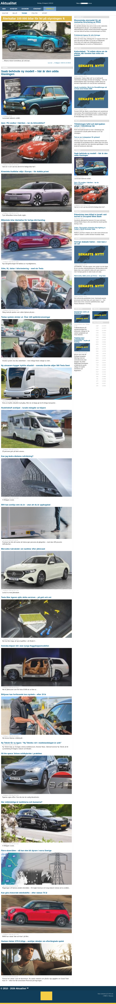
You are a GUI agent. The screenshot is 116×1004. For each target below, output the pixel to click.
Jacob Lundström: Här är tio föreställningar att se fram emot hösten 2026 (90, 88)
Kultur (5, 13)
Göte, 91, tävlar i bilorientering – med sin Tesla (22, 268)
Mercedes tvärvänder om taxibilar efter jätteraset (23, 549)
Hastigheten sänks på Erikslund (81, 312)
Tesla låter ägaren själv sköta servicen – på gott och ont (26, 597)
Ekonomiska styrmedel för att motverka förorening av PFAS (87, 21)
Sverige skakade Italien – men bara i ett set (90, 243)
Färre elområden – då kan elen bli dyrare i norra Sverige (26, 851)
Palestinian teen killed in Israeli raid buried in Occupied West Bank (90, 215)
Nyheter (13, 9)
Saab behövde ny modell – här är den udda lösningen (30, 73)
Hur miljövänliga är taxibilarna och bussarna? (21, 802)
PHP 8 (105, 996)
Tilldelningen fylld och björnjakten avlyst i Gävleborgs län (89, 125)
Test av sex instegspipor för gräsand (87, 137)
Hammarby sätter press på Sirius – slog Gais (90, 276)
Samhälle (50, 9)
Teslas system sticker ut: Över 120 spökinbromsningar (25, 317)
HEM (4, 9)
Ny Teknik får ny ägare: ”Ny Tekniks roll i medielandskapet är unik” (31, 743)
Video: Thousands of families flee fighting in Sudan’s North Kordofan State (89, 228)
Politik (34, 13)
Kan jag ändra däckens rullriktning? (17, 456)
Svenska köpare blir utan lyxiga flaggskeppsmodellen (25, 646)
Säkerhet (37, 9)
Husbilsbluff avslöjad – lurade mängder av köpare (23, 408)
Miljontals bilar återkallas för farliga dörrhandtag (23, 220)
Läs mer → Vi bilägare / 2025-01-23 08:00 (59, 63)
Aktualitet (21, 988)
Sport (44, 13)
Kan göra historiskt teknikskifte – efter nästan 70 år (24, 893)
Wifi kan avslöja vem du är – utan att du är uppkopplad (25, 505)
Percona (111, 996)
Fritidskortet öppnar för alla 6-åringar (87, 35)
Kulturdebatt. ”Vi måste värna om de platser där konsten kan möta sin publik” (90, 53)
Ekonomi (25, 9)
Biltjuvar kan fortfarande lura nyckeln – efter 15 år (23, 694)
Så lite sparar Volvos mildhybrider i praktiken (21, 753)
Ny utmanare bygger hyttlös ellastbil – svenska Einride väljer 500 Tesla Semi (35, 365)
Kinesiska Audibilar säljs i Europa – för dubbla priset (25, 171)
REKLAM (96, 309)
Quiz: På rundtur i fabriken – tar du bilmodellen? (23, 123)
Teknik (24, 13)
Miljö (15, 13)
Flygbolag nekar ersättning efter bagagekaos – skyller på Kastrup (82, 340)
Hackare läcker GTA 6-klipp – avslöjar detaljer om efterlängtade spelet (32, 941)
